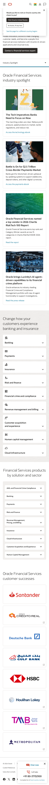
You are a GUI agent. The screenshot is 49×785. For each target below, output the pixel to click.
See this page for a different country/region (21, 31)
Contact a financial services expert (20, 50)
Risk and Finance (13, 512)
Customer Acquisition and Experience (21, 547)
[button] (4, 4)
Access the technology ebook (18, 132)
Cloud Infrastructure (14, 538)
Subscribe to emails (9, 772)
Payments (11, 504)
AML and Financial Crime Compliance (21, 488)
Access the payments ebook (17, 184)
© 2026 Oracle (7, 763)
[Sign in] (40, 4)
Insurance (10, 530)
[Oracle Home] (10, 4)
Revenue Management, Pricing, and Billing (16, 521)
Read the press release (15, 300)
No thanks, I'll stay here (15, 25)
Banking (10, 496)
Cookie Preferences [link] (9, 768)
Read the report (12, 242)
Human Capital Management (18, 555)
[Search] (30, 4)
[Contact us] (44, 4)
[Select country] (35, 4)
